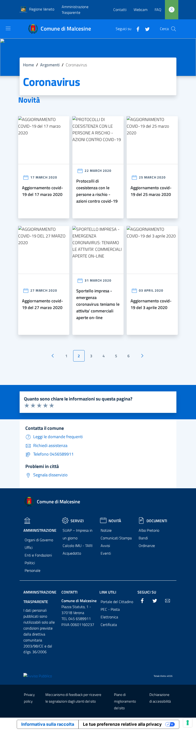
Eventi (106, 553)
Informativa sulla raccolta (47, 724)
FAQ (158, 9)
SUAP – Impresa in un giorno (78, 534)
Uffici (29, 547)
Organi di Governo (39, 540)
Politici (30, 563)
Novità (115, 521)
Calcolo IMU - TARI (78, 545)
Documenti (157, 521)
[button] (173, 29)
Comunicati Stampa (116, 538)
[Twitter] (145, 29)
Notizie (106, 530)
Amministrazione (39, 530)
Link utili (107, 592)
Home (28, 65)
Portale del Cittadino (117, 602)
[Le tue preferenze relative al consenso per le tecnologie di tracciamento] (187, 722)
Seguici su (146, 592)
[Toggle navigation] (8, 28)
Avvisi (105, 545)
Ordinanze (147, 545)
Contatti (119, 9)
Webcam (140, 9)
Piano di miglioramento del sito (125, 701)
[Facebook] (136, 29)
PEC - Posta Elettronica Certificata (110, 616)
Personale (32, 570)
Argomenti (50, 65)
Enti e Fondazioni (38, 555)
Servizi (77, 521)
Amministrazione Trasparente (75, 10)
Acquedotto (72, 553)
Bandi (143, 538)
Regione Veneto (41, 9)
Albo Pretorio (149, 530)
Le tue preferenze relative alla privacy (122, 724)
